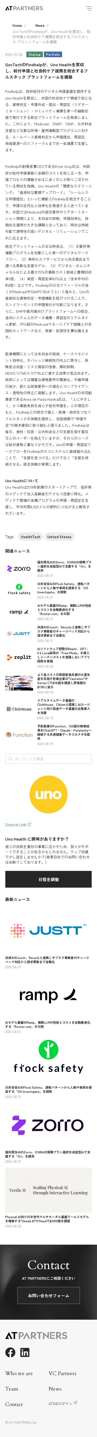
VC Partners (62, 1373)
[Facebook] (10, 1352)
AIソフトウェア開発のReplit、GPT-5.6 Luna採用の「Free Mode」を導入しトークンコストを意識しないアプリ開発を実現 (63, 654)
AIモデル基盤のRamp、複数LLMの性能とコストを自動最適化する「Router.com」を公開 (64, 609)
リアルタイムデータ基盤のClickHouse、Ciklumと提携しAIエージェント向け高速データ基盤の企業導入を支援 (63, 706)
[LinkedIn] (25, 1352)
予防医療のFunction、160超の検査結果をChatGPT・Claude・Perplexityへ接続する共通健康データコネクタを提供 (64, 732)
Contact (14, 1404)
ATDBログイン (60, 1403)
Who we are (19, 1373)
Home (17, 25)
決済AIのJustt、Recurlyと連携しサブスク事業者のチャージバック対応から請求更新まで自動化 (63, 631)
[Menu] (89, 8)
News (39, 25)
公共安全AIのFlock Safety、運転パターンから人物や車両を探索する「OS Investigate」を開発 (63, 587)
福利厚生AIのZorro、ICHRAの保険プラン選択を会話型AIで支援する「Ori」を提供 (64, 566)
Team (11, 1388)
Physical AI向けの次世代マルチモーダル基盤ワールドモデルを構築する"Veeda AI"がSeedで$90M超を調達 (47, 1218)
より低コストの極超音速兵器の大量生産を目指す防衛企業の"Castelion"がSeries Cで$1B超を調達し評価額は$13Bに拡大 (63, 680)
